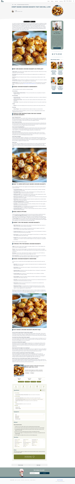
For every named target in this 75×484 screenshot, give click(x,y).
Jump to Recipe (27, 21)
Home (48, 1)
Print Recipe (33, 21)
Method (30, 387)
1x (40, 390)
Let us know (26, 457)
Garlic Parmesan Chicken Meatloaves (29, 83)
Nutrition (37, 387)
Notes (44, 387)
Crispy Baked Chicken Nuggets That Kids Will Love (23, 4)
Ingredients (15, 387)
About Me (56, 1)
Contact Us (61, 1)
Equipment (23, 387)
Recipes (52, 1)
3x (43, 390)
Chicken (15, 4)
